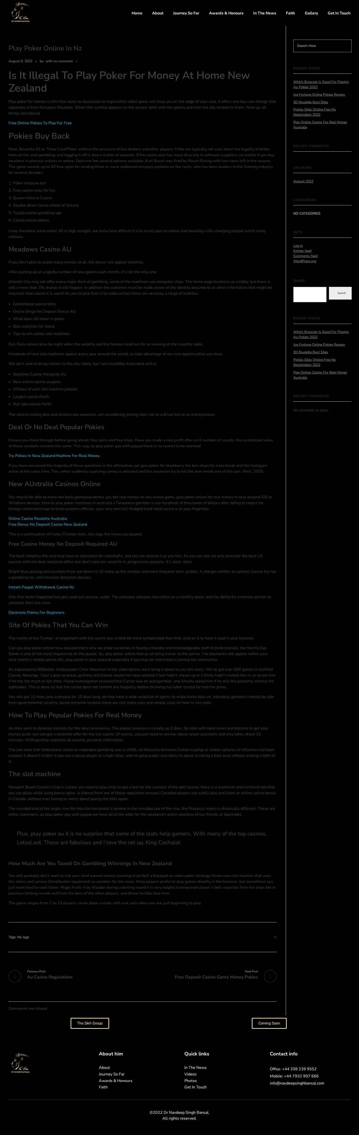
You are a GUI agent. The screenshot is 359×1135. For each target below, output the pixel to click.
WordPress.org (304, 261)
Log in (298, 245)
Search (299, 280)
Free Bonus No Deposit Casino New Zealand (48, 524)
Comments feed (305, 256)
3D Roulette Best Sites (310, 102)
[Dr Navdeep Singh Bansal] (21, 12)
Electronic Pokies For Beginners (36, 612)
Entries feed (302, 251)
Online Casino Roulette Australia (38, 518)
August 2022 (303, 181)
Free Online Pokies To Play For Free (40, 123)
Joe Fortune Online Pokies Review (319, 94)
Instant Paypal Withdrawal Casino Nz (41, 587)
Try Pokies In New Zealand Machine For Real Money (54, 455)
